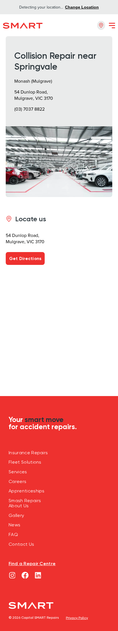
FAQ (13, 534)
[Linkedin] (38, 575)
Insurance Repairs (28, 452)
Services (18, 471)
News (14, 524)
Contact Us (21, 544)
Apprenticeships (27, 491)
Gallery (16, 515)
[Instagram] (12, 575)
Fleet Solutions (25, 462)
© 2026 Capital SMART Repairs (34, 617)
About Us (19, 505)
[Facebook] (25, 575)
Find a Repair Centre (32, 563)
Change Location (82, 7)
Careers (17, 481)
